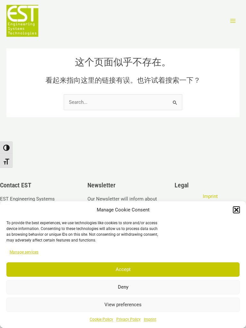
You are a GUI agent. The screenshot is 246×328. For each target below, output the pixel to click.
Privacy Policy (128, 319)
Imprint (150, 319)
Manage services (24, 252)
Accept (123, 269)
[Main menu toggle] (233, 21)
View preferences (123, 305)
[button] (236, 210)
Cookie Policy (101, 319)
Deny (123, 287)
